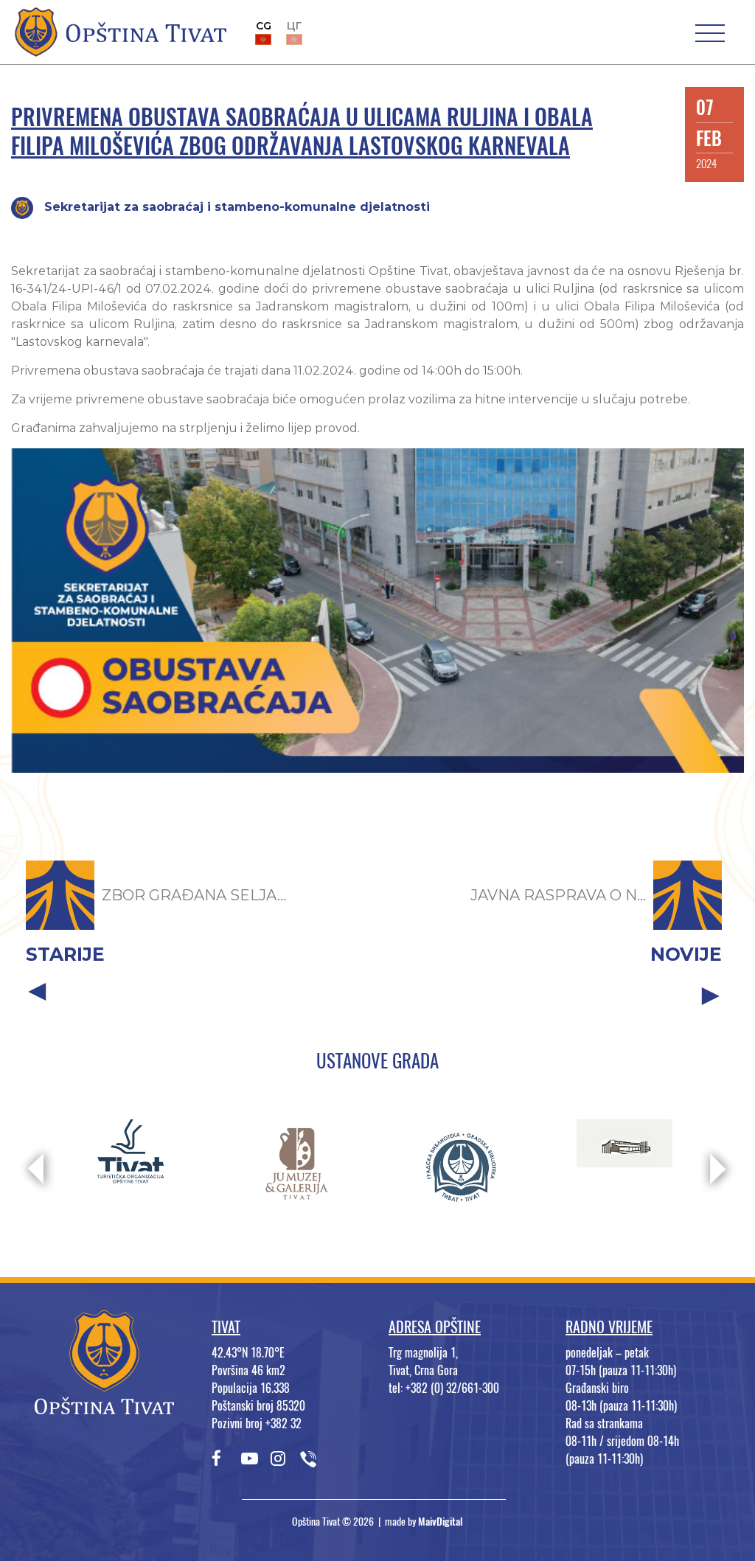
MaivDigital (440, 1522)
